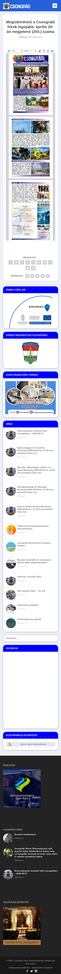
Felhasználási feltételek (19, 968)
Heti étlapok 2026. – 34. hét (31, 591)
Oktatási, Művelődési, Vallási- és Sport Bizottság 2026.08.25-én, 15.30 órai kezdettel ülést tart (36, 470)
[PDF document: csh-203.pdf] (30, 145)
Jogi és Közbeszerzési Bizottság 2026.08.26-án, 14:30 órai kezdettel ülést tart (35, 509)
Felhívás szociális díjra (29, 577)
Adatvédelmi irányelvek (42, 968)
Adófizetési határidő (27, 605)
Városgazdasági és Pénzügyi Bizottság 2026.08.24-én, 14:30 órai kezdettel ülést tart (35, 489)
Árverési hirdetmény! (25, 834)
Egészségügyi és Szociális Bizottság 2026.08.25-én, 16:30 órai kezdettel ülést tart (35, 450)
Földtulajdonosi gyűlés (29, 619)
